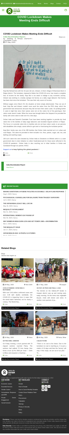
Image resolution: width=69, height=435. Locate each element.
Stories (46, 3)
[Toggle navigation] (3, 10)
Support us (7, 149)
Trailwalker (22, 401)
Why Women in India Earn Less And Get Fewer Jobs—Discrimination (30, 221)
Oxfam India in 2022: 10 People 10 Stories (19, 233)
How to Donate (23, 386)
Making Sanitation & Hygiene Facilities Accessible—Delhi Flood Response (33, 191)
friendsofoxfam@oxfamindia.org (24, 3)
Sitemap (21, 404)
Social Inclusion (6, 403)
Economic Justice (6, 384)
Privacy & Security (24, 407)
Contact (58, 3)
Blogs (52, 3)
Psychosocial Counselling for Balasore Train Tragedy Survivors (31, 197)
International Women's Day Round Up (18, 215)
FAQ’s (65, 3)
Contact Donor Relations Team (28, 392)
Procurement (22, 398)
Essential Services (6, 386)
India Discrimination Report (14, 37)
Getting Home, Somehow (11, 341)
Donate (21, 384)
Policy (20, 412)
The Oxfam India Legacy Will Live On (17, 203)
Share (31, 153)
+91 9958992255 (7, 3)
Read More (9, 167)
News (20, 409)
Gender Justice (5, 389)
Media (39, 3)
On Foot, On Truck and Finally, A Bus (49, 288)
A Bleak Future (42, 341)
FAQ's (20, 395)
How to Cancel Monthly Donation (28, 389)
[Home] (13, 11)
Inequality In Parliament (13, 209)
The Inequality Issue (11, 227)
